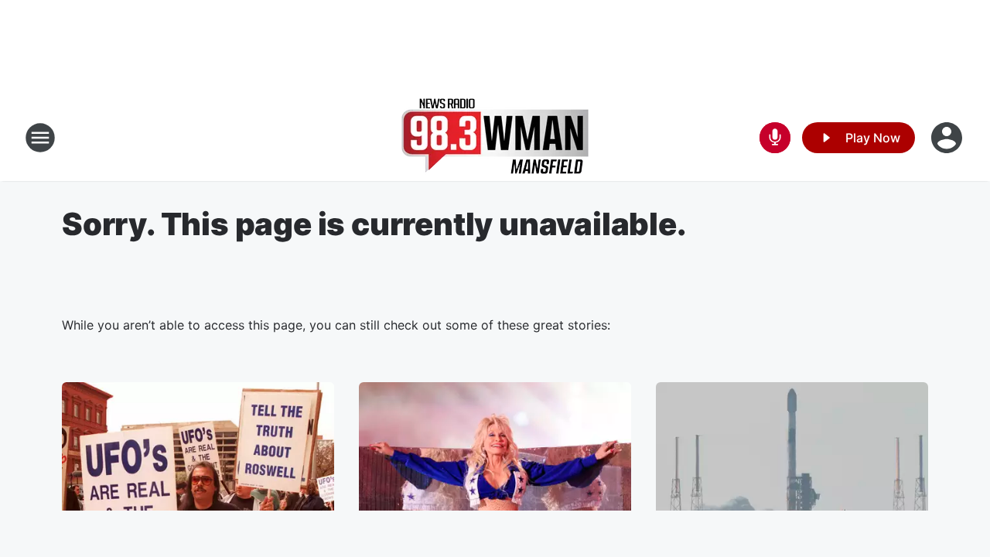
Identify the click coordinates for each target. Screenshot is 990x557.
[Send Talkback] (775, 137)
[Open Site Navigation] (40, 137)
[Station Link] (495, 137)
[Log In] (948, 137)
